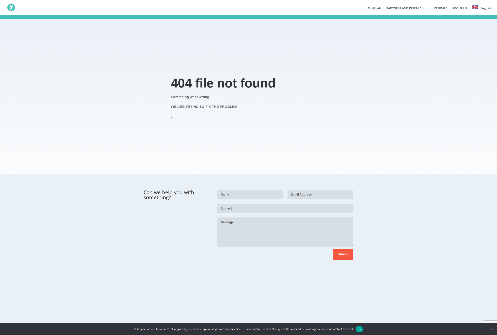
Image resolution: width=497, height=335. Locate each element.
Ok (359, 329)
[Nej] (492, 329)
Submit (343, 254)
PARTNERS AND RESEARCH (405, 8)
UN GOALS (440, 8)
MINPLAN (374, 8)
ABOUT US (459, 8)
